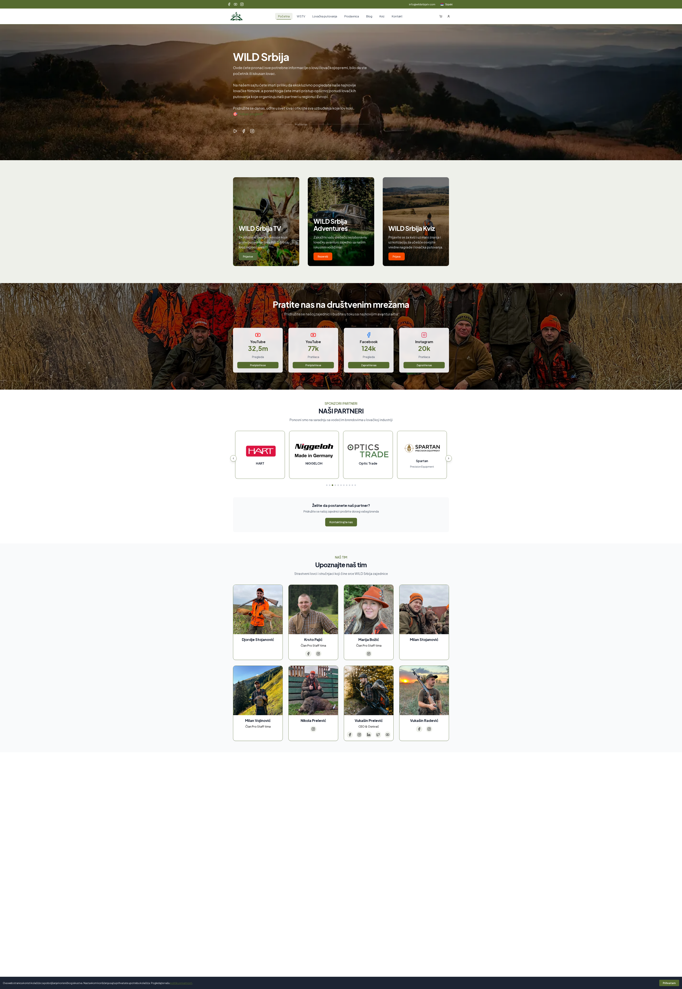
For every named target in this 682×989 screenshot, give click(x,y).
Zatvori (338, 541)
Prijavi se (322, 541)
